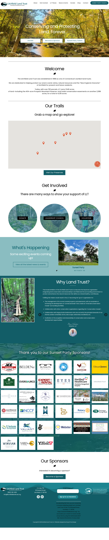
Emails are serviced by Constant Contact (68, 520)
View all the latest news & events (31, 264)
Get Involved (44, 3)
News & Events (63, 3)
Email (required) (68, 488)
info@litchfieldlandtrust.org (12, 494)
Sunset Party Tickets (74, 41)
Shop (79, 3)
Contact (85, 3)
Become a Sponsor (52, 41)
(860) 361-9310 (12, 492)
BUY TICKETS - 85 (79, 270)
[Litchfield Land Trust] (14, 6)
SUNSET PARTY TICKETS (99, 3)
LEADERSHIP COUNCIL (54, 218)
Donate (72, 3)
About (35, 3)
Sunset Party (78, 267)
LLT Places (53, 3)
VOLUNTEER (86, 218)
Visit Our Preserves (54, 172)
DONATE (22, 218)
